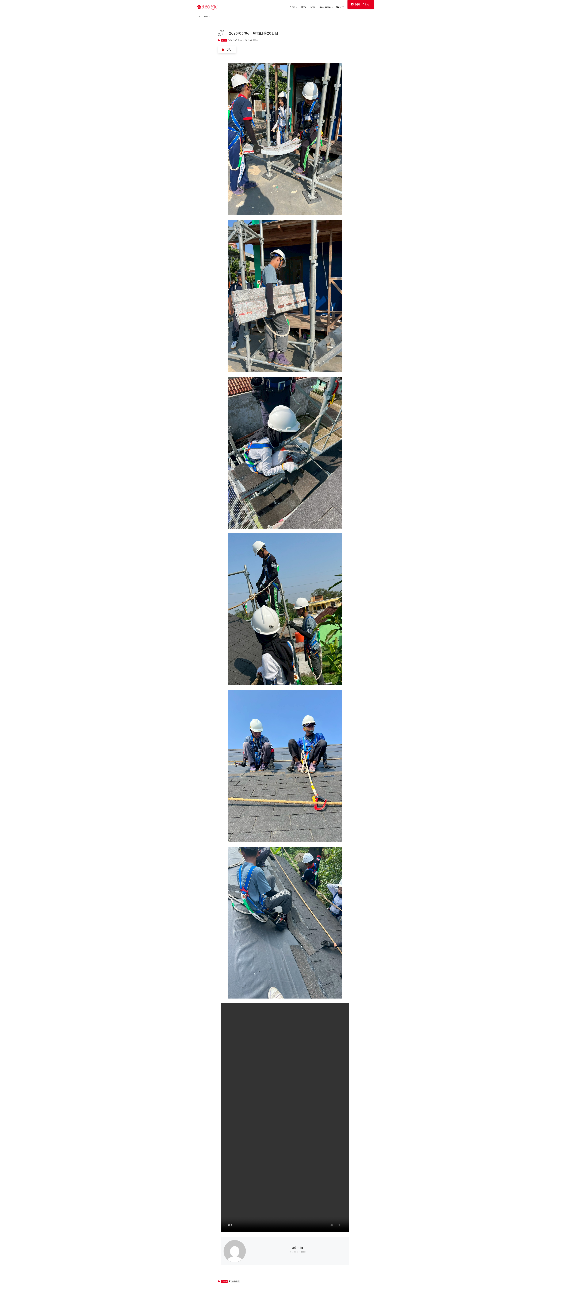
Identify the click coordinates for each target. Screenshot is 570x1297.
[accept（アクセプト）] (207, 7)
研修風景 (235, 1281)
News (224, 40)
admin (297, 1247)
